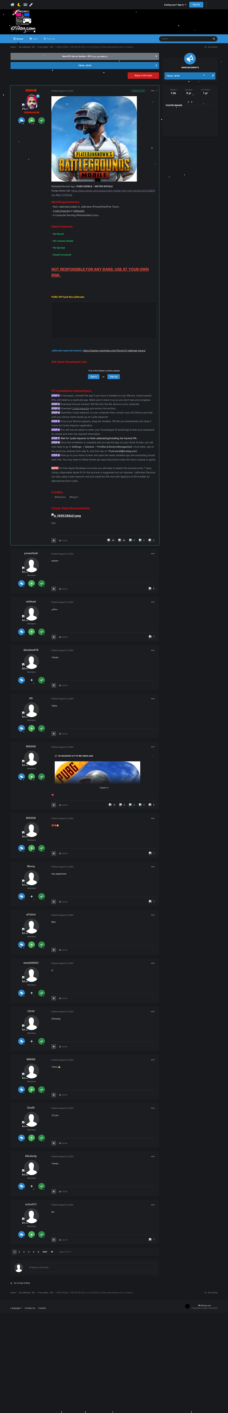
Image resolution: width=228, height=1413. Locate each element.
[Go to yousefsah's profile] (31, 564)
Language (15, 1308)
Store (35, 39)
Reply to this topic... (40, 1267)
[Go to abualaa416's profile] (31, 661)
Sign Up (196, 4)
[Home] (12, 5)
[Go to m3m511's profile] (31, 1215)
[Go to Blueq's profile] (31, 877)
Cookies (42, 1308)
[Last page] (52, 1252)
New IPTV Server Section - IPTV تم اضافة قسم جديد (84, 56)
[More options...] (152, 91)
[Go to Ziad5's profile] (31, 1119)
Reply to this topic (143, 75)
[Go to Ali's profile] (31, 709)
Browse (19, 39)
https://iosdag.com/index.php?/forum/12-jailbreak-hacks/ (114, 350)
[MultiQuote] (53, 540)
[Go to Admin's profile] (31, 101)
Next (45, 1252)
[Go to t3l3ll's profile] (31, 1022)
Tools (49, 39)
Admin (85, 756)
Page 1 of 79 (64, 1252)
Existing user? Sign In (174, 5)
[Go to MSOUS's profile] (31, 758)
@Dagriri (74, 497)
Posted (62, 91)
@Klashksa (60, 497)
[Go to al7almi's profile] (31, 926)
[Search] (213, 39)
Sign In (94, 376)
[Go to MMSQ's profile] (31, 1070)
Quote (64, 540)
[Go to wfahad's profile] (31, 613)
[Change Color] (31, 4)
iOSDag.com (205, 1305)
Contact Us (30, 1308)
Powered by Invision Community (204, 1308)
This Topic (202, 39)
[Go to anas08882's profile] (31, 974)
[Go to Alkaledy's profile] (31, 1167)
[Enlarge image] (94, 138)
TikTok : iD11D (84, 65)
